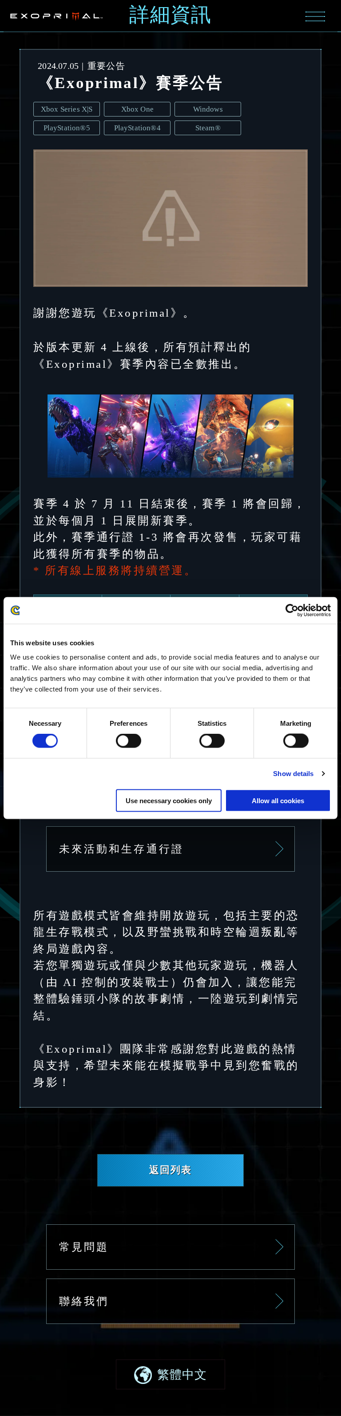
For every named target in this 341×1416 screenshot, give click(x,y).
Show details (293, 773)
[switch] (128, 741)
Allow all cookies (278, 800)
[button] (170, 1374)
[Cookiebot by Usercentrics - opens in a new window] (292, 610)
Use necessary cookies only (169, 800)
